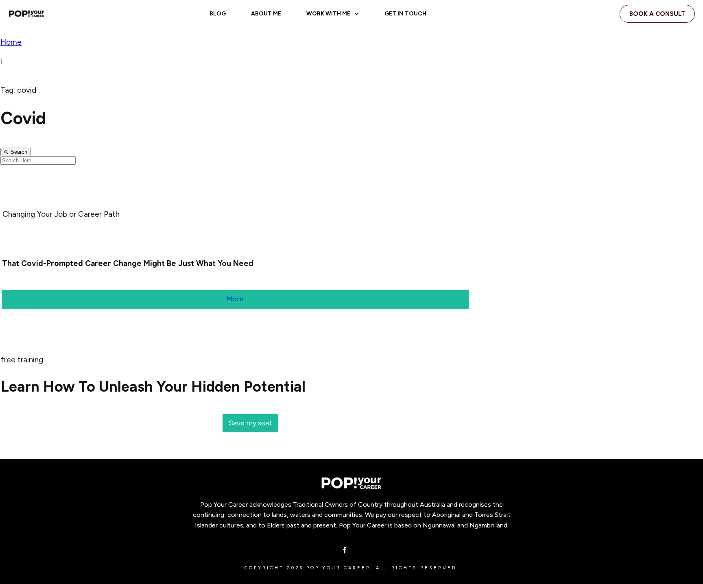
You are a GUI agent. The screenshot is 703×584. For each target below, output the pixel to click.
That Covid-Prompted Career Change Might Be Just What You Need (127, 263)
